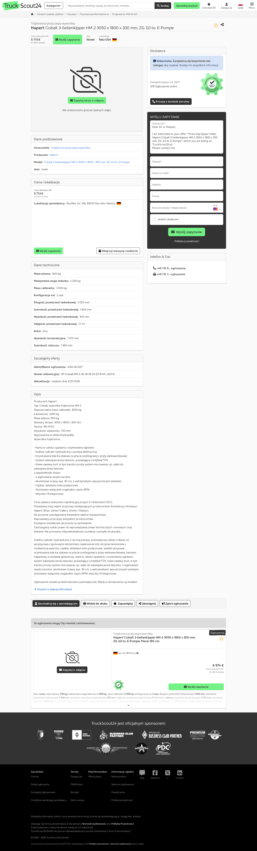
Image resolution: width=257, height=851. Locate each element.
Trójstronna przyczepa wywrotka (70, 147)
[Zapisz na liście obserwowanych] (216, 25)
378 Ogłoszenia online (163, 86)
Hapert (53, 155)
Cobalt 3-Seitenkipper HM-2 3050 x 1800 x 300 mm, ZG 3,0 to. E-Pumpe (87, 162)
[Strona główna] (32, 14)
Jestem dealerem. (168, 219)
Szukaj (164, 5)
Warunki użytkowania (120, 843)
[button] (252, 5)
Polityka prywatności (186, 241)
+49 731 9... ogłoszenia (171, 268)
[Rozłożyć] (128, 705)
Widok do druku (96, 603)
